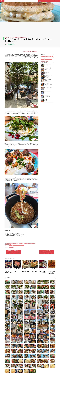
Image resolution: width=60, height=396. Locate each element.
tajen (27, 243)
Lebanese (8, 243)
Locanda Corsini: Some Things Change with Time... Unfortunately (51, 271)
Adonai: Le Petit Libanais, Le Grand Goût (17, 270)
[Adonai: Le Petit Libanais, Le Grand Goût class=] (17, 263)
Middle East (25, 37)
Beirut (41, 56)
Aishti (24, 243)
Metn (11, 37)
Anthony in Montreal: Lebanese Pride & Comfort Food (47, 88)
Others (51, 56)
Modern (14, 243)
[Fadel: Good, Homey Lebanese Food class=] (26, 263)
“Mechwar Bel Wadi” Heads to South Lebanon (47, 72)
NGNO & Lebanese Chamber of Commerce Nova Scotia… (47, 80)
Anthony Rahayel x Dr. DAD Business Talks (47, 92)
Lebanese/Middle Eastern (16, 245)
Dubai (49, 56)
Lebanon (21, 37)
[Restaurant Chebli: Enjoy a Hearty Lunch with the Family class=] (43, 263)
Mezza (9, 244)
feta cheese (30, 243)
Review (11, 243)
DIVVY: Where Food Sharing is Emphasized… (34, 270)
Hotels (45, 59)
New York (46, 56)
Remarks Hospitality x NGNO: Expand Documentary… (48, 76)
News (48, 59)
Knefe (17, 243)
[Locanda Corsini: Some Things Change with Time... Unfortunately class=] (51, 263)
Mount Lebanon (16, 37)
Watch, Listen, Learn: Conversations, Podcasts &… (47, 65)
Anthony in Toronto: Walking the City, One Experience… (48, 84)
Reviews (22, 245)
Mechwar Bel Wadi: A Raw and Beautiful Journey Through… (47, 69)
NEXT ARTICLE (48, 251)
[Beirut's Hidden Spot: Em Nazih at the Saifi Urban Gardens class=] (8, 263)
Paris (43, 56)
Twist (22, 243)
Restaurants (10, 245)
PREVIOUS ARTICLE (13, 251)
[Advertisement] (30, 29)
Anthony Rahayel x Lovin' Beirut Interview (47, 100)
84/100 (12, 44)
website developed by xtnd (30, 376)
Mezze (20, 243)
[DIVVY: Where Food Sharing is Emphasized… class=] (34, 263)
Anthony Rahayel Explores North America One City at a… (47, 96)
